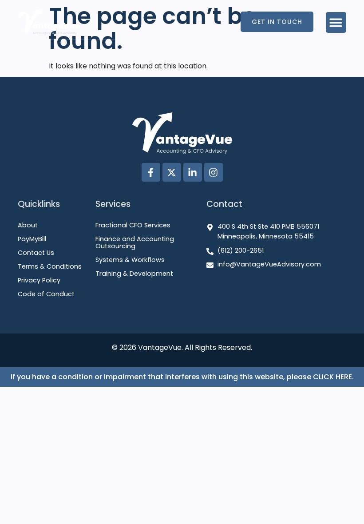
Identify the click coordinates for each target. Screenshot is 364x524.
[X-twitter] (171, 172)
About (28, 225)
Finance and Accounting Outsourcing (134, 243)
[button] (336, 22)
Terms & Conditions (50, 266)
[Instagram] (213, 172)
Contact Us (36, 253)
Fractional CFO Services (132, 225)
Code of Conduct (46, 294)
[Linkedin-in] (192, 172)
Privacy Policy (39, 280)
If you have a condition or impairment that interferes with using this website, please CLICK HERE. (182, 377)
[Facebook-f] (151, 172)
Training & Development (134, 274)
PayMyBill (32, 239)
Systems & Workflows (130, 260)
